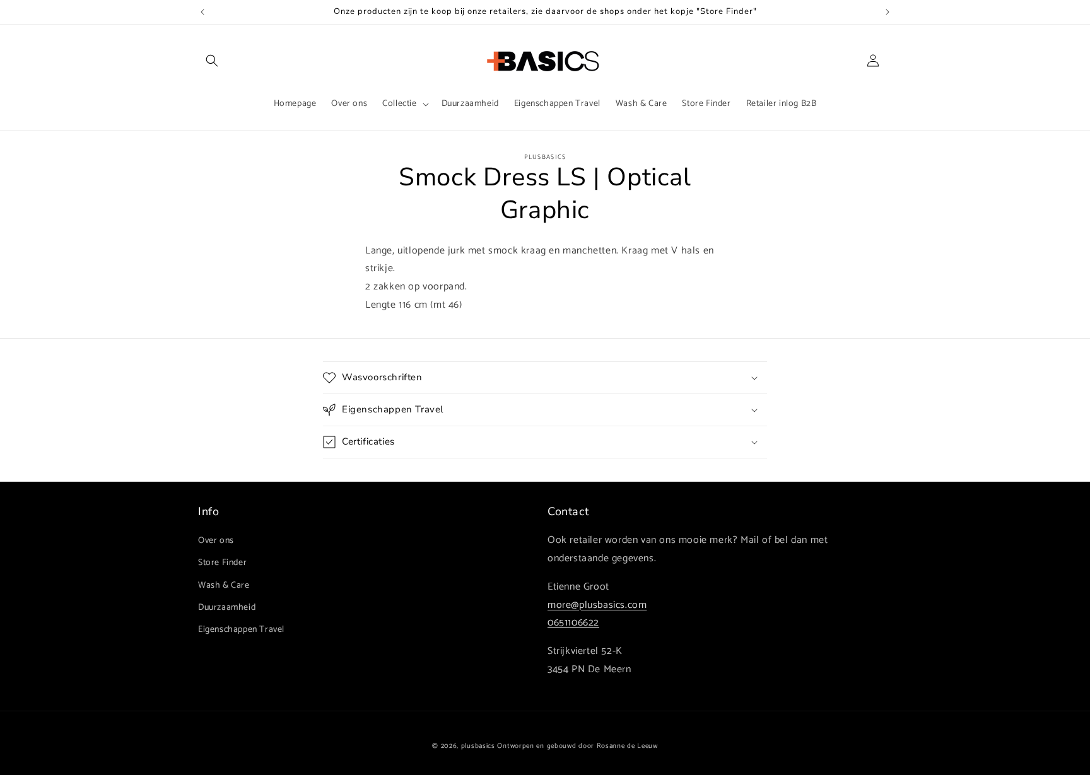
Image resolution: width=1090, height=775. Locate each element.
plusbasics (478, 746)
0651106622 (573, 622)
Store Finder (222, 563)
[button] (212, 60)
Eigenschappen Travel (241, 629)
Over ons (216, 540)
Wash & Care (224, 585)
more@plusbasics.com (597, 605)
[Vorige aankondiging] (202, 12)
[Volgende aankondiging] (887, 12)
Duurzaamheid (226, 607)
